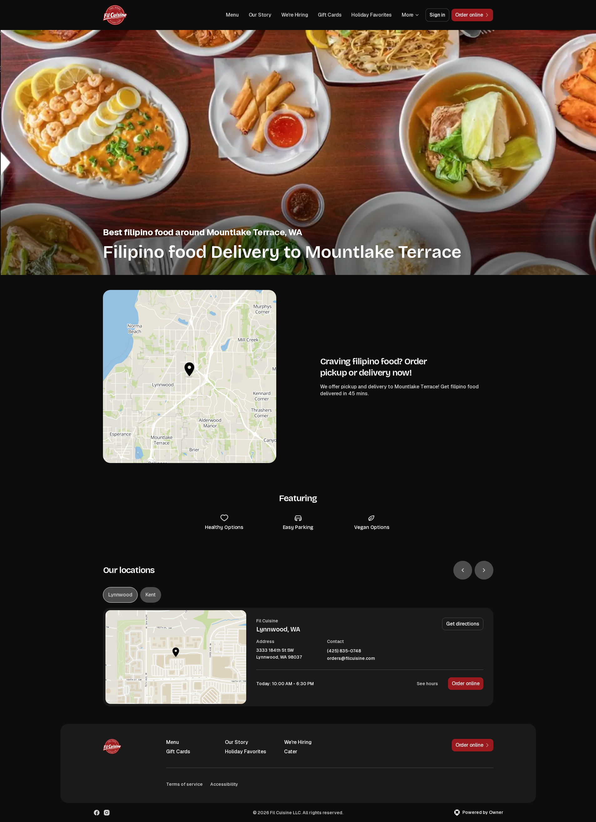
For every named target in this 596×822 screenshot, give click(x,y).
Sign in (437, 15)
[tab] (120, 595)
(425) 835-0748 (344, 651)
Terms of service (184, 784)
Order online (466, 683)
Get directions (462, 623)
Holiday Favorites (371, 15)
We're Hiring (294, 15)
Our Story (260, 15)
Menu (232, 15)
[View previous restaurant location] (462, 570)
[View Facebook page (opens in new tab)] (96, 812)
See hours (427, 683)
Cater (290, 751)
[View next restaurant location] (484, 570)
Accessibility (224, 784)
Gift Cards (329, 15)
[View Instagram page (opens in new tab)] (106, 812)
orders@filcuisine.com (351, 658)
